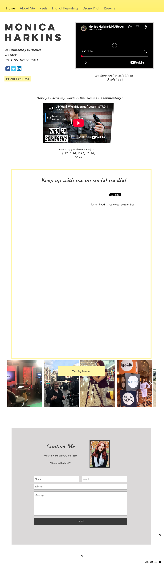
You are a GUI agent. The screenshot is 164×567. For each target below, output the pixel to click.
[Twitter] (13, 68)
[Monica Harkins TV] (7, 68)
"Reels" (111, 79)
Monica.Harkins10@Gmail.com (60, 455)
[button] (65, 8)
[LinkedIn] (19, 68)
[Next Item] (150, 384)
